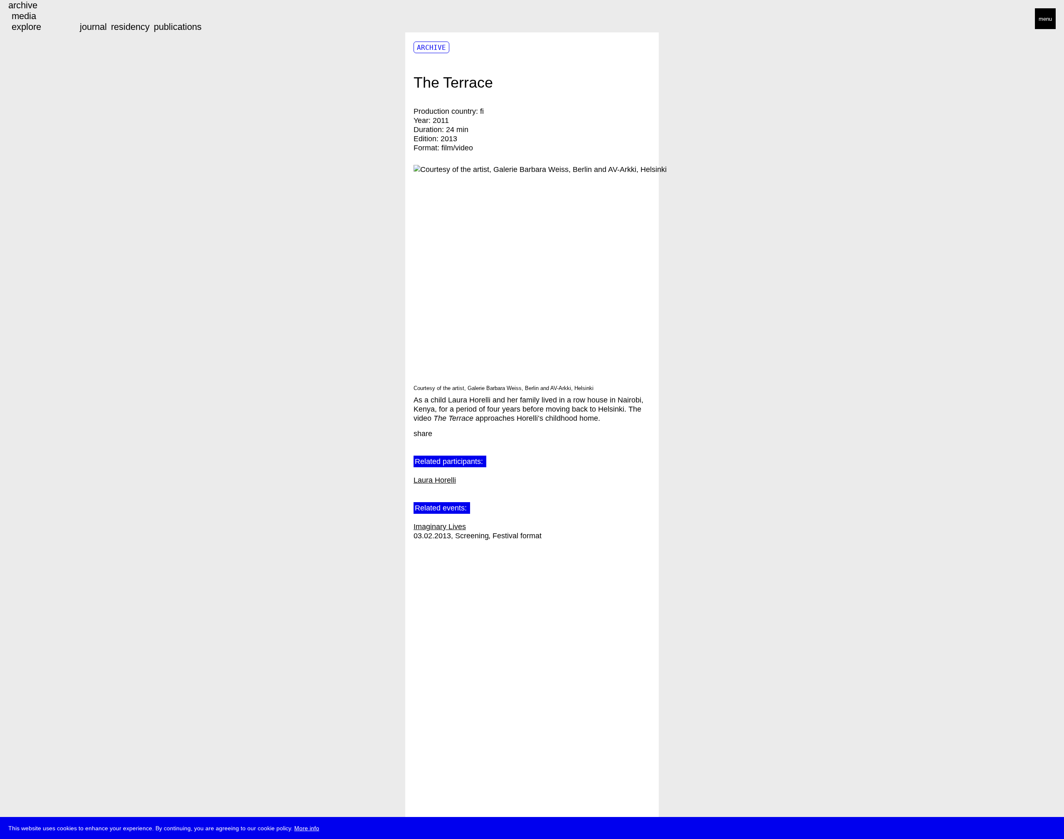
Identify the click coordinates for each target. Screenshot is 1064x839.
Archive (431, 48)
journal (93, 27)
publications (178, 27)
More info (306, 828)
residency (130, 27)
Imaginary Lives (440, 527)
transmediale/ (32, 19)
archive (22, 5)
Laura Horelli (435, 480)
